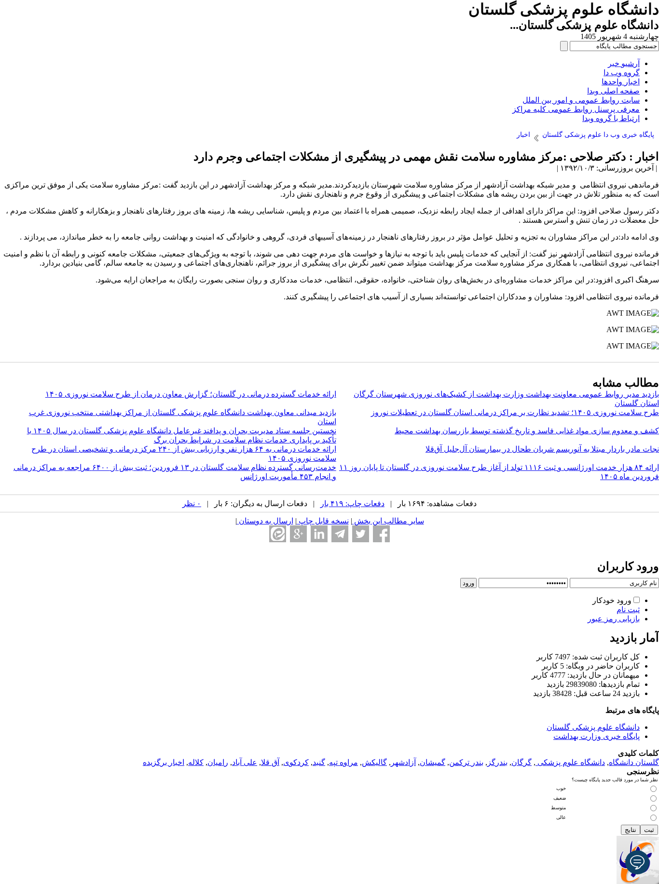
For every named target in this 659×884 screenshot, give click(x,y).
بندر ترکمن (466, 762)
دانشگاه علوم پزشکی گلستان (593, 727)
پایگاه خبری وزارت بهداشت (596, 736)
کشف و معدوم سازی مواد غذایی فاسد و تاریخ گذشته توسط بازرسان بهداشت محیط (527, 431)
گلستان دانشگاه (634, 762)
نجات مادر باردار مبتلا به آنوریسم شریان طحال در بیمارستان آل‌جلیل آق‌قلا (542, 449)
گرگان (521, 762)
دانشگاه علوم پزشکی (570, 762)
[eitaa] (277, 533)
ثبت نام (628, 609)
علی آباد (244, 762)
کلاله (196, 762)
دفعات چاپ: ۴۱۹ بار (352, 503)
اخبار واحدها (621, 82)
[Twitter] (360, 533)
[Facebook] (381, 533)
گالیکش (374, 762)
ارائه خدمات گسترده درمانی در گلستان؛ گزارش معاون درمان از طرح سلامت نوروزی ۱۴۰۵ (190, 394)
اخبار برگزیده (163, 762)
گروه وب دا (622, 72)
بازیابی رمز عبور (614, 619)
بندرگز (497, 762)
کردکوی (296, 762)
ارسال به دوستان (265, 521)
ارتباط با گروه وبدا (611, 118)
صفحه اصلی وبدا (613, 91)
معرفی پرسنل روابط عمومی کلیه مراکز (576, 109)
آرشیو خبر (624, 63)
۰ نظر (191, 503)
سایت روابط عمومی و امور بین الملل (581, 100)
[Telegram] (339, 533)
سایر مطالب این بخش (388, 521)
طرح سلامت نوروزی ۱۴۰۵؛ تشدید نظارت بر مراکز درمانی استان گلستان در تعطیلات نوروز (515, 412)
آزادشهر (403, 762)
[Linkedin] (319, 533)
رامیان (217, 762)
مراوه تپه (343, 762)
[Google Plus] (298, 533)
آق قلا (270, 762)
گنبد (319, 762)
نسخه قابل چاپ (323, 521)
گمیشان (432, 762)
